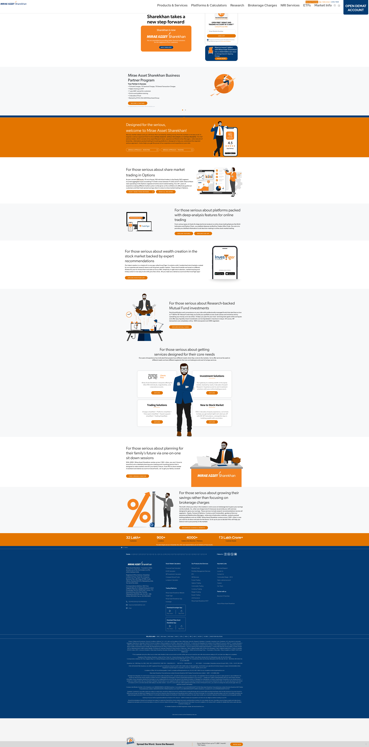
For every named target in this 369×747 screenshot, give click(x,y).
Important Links (222, 563)
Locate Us (220, 571)
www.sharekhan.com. (199, 706)
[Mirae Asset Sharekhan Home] (141, 563)
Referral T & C (160, 641)
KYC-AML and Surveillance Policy (173, 641)
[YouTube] (235, 554)
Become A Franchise (312, 2)
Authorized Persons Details (142, 646)
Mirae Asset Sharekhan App (174, 598)
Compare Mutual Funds (173, 576)
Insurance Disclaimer (144, 649)
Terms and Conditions (226, 41)
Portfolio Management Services (201, 571)
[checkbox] (208, 40)
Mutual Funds (196, 568)
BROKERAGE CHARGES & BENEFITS (193, 527)
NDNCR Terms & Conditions (153, 642)
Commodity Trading (197, 585)
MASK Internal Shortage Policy (198, 649)
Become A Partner (137, 103)
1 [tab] (183, 110)
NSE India (170, 636)
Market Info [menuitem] (323, 5)
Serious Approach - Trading (173, 149)
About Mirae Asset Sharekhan (226, 603)
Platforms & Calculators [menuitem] (209, 5)
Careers (219, 582)
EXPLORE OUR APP (203, 233)
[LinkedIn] (228, 554)
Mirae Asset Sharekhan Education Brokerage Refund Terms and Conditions (170, 649)
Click (173, 714)
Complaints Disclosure (165, 644)
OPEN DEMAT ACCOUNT (355, 8)
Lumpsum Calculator (172, 579)
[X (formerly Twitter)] (232, 554)
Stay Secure (136, 642)
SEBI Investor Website (146, 648)
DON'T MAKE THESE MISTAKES (139, 191)
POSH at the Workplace (209, 648)
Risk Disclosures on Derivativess (191, 644)
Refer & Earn (326, 2)
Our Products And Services (200, 563)
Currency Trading (197, 588)
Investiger (169, 601)
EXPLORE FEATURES (183, 233)
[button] (366, 744)
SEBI (158, 636)
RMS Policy (185, 641)
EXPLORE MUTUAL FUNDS (180, 327)
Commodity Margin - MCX (225, 576)
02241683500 (142, 601)
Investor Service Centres (206, 644)
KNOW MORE (221, 58)
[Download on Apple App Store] (234, 153)
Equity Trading (196, 594)
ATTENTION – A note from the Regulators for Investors (198, 642)
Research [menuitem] (237, 5)
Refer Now (237, 744)
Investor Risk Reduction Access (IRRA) (223, 646)
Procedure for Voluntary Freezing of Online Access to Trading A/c (170, 648)
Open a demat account (224, 579)
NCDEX (200, 636)
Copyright (208, 641)
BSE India (163, 636)
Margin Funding (196, 591)
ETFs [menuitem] (307, 5)
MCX (195, 636)
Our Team (220, 585)
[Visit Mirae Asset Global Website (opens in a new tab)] (166, 38)
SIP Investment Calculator (173, 574)
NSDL (186, 636)
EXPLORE (157, 392)
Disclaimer (222, 641)
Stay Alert (142, 642)
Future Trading (196, 579)
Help (320, 2)
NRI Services (195, 576)
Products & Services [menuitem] (172, 5)
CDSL (181, 636)
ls (134, 646)
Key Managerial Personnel (156, 646)
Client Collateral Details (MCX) (223, 648)
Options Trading (196, 582)
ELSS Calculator (170, 571)
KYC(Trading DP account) (219, 642)
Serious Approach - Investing (139, 149)
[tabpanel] (184, 90)
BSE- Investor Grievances (146, 644)
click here (210, 700)
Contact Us (220, 574)
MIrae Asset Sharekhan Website (175, 592)
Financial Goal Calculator (173, 568)
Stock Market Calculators (173, 563)
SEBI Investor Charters (133, 644)
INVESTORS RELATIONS (216, 636)
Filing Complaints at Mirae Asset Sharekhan (175, 646)
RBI (191, 636)
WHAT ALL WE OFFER (166, 191)
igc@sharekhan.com (219, 670)
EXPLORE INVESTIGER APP (136, 277)
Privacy (130, 641)
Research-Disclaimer (199, 641)
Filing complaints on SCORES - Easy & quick (172, 642)
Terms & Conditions (151, 641)
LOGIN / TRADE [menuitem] (335, 2)
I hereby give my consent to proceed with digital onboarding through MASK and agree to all (220, 40)
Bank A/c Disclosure (177, 644)
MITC (137, 649)
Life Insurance (196, 597)
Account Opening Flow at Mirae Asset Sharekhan (199, 646)
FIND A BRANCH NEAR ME (137, 475)
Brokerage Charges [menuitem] (262, 5)
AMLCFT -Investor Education (234, 642)
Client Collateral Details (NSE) (194, 648)
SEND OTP (221, 36)
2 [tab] (186, 110)
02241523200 (133, 601)
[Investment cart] (339, 5)
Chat (130, 607)
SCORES (206, 636)
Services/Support (222, 568)
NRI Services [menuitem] (290, 5)
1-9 (206, 554)
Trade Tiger (169, 595)
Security (191, 641)
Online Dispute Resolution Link (221, 644)
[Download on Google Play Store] (228, 153)
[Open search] (335, 5)
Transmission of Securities (213, 649)
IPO (193, 574)
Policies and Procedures (139, 641)
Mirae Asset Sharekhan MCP (200, 600)
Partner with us (221, 591)
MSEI (176, 636)
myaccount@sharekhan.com (137, 604)
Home (126, 547)
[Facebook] (225, 554)
